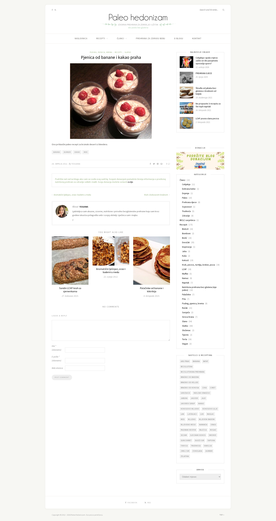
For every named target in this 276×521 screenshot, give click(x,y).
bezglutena (186, 366)
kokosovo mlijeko (190, 409)
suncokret (186, 440)
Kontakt (196, 38)
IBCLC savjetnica (187, 220)
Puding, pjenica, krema (101, 52)
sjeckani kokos (198, 435)
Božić (184, 237)
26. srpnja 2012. (60, 164)
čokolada (197, 451)
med (85, 152)
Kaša (184, 255)
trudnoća (196, 446)
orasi (213, 424)
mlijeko (192, 419)
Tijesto (185, 334)
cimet (212, 388)
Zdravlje (186, 215)
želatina (185, 456)
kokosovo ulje (210, 409)
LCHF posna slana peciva (207, 118)
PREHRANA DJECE (204, 73)
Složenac (186, 330)
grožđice (185, 393)
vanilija (208, 446)
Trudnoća (186, 211)
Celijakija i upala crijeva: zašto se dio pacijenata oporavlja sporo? (207, 60)
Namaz (185, 278)
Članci (120, 38)
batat (205, 361)
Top (221, 515)
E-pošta (56, 358)
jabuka (184, 398)
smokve (212, 435)
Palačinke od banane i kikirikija (151, 289)
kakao (77, 152)
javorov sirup (188, 403)
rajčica (203, 430)
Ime (56, 348)
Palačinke (186, 294)
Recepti (100, 38)
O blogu (178, 38)
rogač (213, 430)
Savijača (186, 312)
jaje (204, 398)
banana (56, 152)
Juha (184, 251)
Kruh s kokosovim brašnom (156, 194)
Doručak (186, 242)
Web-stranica (57, 368)
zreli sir (185, 451)
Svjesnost (187, 206)
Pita (184, 299)
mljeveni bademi (207, 419)
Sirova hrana (188, 316)
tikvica (184, 446)
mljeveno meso (188, 424)
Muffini (185, 273)
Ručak (185, 307)
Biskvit (185, 228)
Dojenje (185, 193)
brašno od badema (190, 377)
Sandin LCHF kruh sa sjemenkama (70, 289)
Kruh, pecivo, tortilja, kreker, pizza (198, 264)
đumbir (67, 152)
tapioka (211, 440)
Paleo (184, 197)
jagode (194, 398)
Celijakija (186, 184)
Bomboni (186, 233)
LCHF (184, 269)
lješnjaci (192, 414)
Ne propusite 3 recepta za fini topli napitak (208, 105)
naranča (203, 424)
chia (204, 388)
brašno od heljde (189, 382)
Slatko (128, 52)
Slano (184, 321)
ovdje (130, 181)
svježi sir (199, 440)
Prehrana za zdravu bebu (150, 38)
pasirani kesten (188, 430)
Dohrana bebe (188, 188)
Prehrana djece (189, 202)
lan (182, 414)
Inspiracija (187, 246)
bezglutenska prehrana (192, 372)
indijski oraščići (202, 393)
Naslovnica (81, 38)
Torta (184, 339)
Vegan (185, 343)
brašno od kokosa (190, 388)
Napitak (185, 282)
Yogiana (76, 164)
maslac (210, 414)
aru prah (185, 361)
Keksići (185, 260)
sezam (184, 435)
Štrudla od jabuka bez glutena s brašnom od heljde (206, 91)
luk (202, 414)
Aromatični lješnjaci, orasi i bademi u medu (72, 194)
